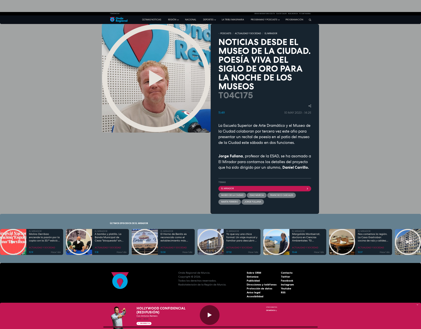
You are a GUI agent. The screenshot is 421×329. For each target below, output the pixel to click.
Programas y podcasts (264, 19)
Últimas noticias (151, 19)
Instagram (287, 284)
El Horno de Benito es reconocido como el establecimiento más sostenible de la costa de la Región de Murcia (176, 237)
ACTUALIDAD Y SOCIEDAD (248, 33)
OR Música (271, 310)
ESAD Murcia (257, 195)
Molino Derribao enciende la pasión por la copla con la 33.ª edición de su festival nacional (44, 237)
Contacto (287, 272)
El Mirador (227, 188)
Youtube (286, 288)
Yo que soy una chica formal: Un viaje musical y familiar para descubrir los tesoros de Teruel (241, 237)
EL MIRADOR (271, 33)
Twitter (285, 276)
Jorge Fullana (252, 201)
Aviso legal (253, 292)
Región (172, 19)
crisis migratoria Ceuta (264, 14)
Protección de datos (259, 288)
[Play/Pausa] (210, 315)
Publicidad (253, 280)
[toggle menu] (178, 20)
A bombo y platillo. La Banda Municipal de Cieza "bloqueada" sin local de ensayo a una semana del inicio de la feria (109, 237)
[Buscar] (309, 20)
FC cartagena (304, 14)
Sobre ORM (254, 272)
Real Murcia (293, 14)
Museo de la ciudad (232, 195)
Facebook (287, 280)
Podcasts (225, 33)
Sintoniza (252, 276)
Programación (294, 19)
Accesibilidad (255, 296)
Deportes (208, 19)
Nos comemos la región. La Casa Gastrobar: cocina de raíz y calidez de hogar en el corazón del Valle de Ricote (372, 237)
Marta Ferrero (229, 201)
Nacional (190, 19)
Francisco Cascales (281, 195)
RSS (283, 292)
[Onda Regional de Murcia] (118, 20)
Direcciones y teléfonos (262, 284)
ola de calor (281, 14)
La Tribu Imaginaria (233, 19)
